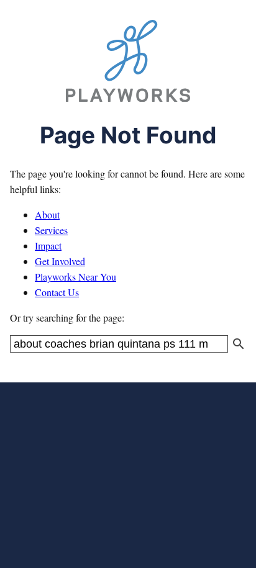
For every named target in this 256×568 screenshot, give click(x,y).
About (47, 214)
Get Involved (60, 261)
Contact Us (57, 292)
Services (51, 230)
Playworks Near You (75, 276)
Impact (48, 245)
